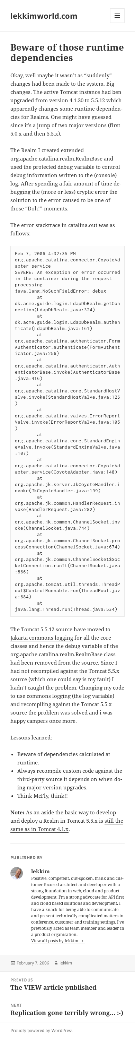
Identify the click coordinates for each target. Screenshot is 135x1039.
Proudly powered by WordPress (41, 1030)
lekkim (66, 963)
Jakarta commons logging (41, 637)
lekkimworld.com (44, 15)
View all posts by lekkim (55, 941)
